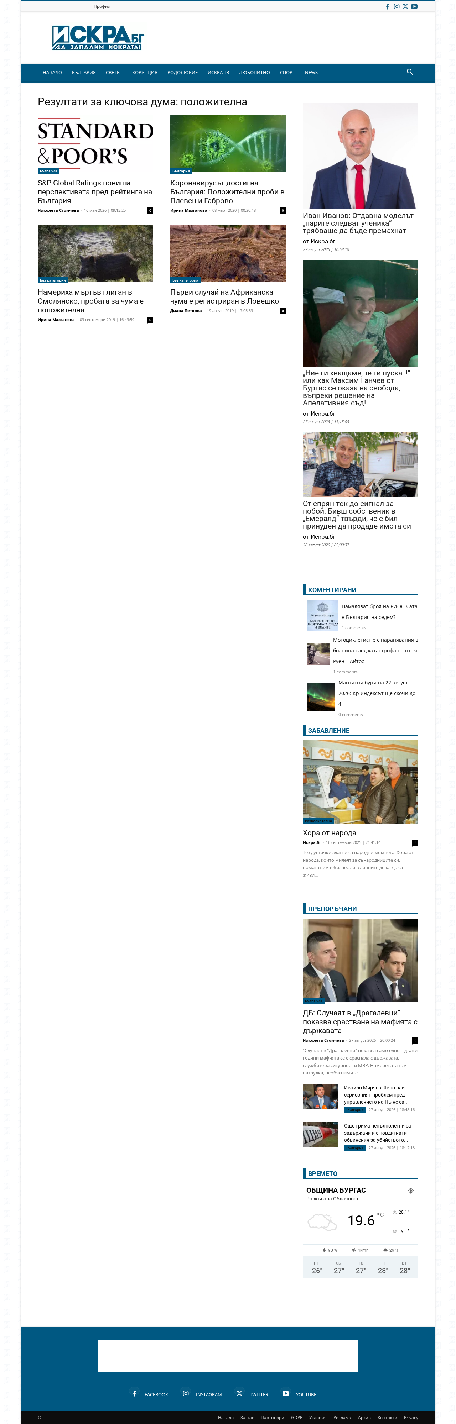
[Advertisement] (228, 1356)
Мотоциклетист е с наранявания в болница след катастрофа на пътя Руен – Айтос (375, 650)
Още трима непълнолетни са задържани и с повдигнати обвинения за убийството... (377, 1133)
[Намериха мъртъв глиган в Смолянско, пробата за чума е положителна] (95, 254)
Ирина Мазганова (188, 210)
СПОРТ (287, 72)
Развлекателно (318, 820)
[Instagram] (396, 6)
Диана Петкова (186, 310)
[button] (409, 72)
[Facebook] (388, 6)
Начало (226, 1417)
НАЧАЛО (52, 72)
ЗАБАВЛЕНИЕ (328, 730)
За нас (247, 1417)
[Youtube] (414, 6)
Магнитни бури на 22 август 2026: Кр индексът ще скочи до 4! (376, 693)
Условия (318, 1417)
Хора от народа (329, 833)
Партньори (272, 1417)
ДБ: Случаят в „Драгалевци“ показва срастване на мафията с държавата (360, 1022)
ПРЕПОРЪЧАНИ (332, 909)
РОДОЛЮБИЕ (182, 72)
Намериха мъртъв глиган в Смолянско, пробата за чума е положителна (91, 301)
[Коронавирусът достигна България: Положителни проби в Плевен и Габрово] (228, 144)
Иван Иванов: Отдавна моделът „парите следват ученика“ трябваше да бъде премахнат (358, 223)
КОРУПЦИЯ (144, 72)
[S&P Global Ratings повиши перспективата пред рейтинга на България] (95, 144)
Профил (102, 6)
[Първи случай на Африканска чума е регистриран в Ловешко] (228, 254)
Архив (364, 1417)
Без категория (53, 280)
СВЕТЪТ (114, 72)
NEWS (311, 72)
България (48, 170)
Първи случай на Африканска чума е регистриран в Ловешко (224, 296)
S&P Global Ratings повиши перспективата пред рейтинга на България (95, 192)
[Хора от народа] (360, 782)
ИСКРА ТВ (218, 72)
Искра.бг (312, 842)
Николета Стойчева (58, 210)
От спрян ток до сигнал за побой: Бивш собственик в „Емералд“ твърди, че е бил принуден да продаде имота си (357, 515)
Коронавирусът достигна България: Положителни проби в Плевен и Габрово (227, 192)
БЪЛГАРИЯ (84, 72)
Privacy (411, 1417)
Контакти (387, 1417)
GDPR (296, 1417)
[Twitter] (405, 6)
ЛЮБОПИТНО (254, 72)
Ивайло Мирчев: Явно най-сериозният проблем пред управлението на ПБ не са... (376, 1095)
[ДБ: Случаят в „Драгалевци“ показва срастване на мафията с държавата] (360, 961)
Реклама (342, 1417)
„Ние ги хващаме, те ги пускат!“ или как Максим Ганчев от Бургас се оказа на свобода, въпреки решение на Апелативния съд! (356, 388)
